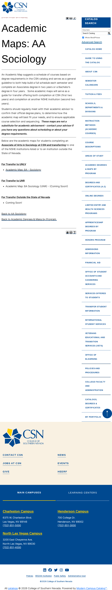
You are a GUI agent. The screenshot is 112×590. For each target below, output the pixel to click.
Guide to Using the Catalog (93, 60)
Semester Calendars (91, 83)
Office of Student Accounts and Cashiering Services (96, 278)
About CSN (91, 72)
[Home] (15, 7)
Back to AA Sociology (14, 213)
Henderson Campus (73, 511)
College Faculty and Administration (95, 386)
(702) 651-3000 (67, 525)
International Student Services (95, 322)
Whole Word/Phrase (92, 37)
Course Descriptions (93, 144)
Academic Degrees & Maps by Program (96, 169)
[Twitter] (56, 570)
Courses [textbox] (86, 30)
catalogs (13, 588)
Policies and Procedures (92, 370)
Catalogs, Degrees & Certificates (92, 403)
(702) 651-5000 (12, 525)
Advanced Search (92, 42)
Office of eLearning (91, 357)
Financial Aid (93, 263)
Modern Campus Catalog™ (91, 588)
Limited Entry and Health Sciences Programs (95, 209)
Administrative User (77, 576)
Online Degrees (94, 196)
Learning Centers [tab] (82, 492)
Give (6, 471)
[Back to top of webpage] (107, 413)
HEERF (62, 471)
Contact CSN (13, 455)
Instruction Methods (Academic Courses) (92, 127)
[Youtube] (67, 570)
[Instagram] (61, 570)
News (62, 455)
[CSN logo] (56, 437)
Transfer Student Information (96, 309)
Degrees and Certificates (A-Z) (95, 184)
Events (63, 463)
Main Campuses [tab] (29, 492)
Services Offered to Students (95, 295)
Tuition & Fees (93, 94)
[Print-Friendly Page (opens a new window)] (70, 17)
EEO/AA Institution (43, 576)
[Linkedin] (44, 570)
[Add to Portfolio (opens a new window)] (67, 17)
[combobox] (96, 29)
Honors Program (95, 240)
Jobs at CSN (12, 463)
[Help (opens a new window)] (74, 17)
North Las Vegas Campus (22, 533)
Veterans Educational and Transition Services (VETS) (95, 339)
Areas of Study (94, 156)
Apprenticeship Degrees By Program (94, 226)
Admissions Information (92, 251)
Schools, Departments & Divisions (94, 107)
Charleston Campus (18, 511)
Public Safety (60, 576)
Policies (29, 576)
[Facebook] (50, 570)
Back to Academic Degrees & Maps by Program (29, 219)
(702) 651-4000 (12, 547)
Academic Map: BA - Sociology (23, 169)
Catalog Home (93, 49)
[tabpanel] (56, 531)
